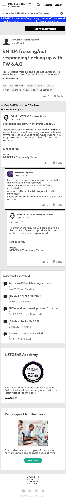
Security (33, 483)
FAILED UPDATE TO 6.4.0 (23, 320)
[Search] (38, 5)
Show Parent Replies (12, 109)
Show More (12, 78)
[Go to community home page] (17, 5)
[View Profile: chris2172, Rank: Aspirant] (10, 174)
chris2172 (19, 173)
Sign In (58, 4)
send (52, 129)
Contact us (33, 479)
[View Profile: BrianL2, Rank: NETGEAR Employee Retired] (6, 118)
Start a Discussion (45, 28)
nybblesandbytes (34, 314)
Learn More (33, 460)
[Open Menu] (61, 13)
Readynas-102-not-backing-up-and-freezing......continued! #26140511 (29, 283)
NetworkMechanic (21, 40)
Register (47, 4)
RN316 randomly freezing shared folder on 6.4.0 (33, 308)
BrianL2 (15, 116)
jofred (27, 339)
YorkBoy (29, 289)
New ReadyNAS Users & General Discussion (27, 13)
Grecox (28, 326)
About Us (33, 477)
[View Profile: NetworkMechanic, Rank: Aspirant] (6, 41)
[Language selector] (31, 5)
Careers (33, 481)
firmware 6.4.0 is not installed (25, 333)
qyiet (28, 301)
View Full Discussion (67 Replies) (21, 105)
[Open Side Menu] (4, 4)
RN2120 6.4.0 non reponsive (24, 295)
